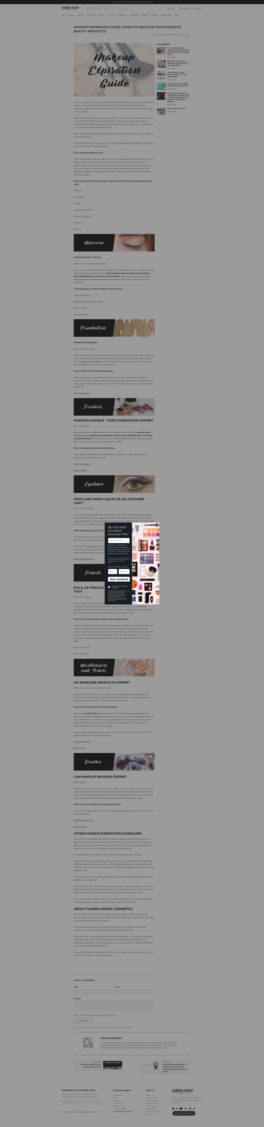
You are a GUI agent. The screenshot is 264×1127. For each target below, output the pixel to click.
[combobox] (112, 571)
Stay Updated (119, 579)
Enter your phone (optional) (118, 567)
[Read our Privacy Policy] (128, 591)
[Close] (156, 525)
